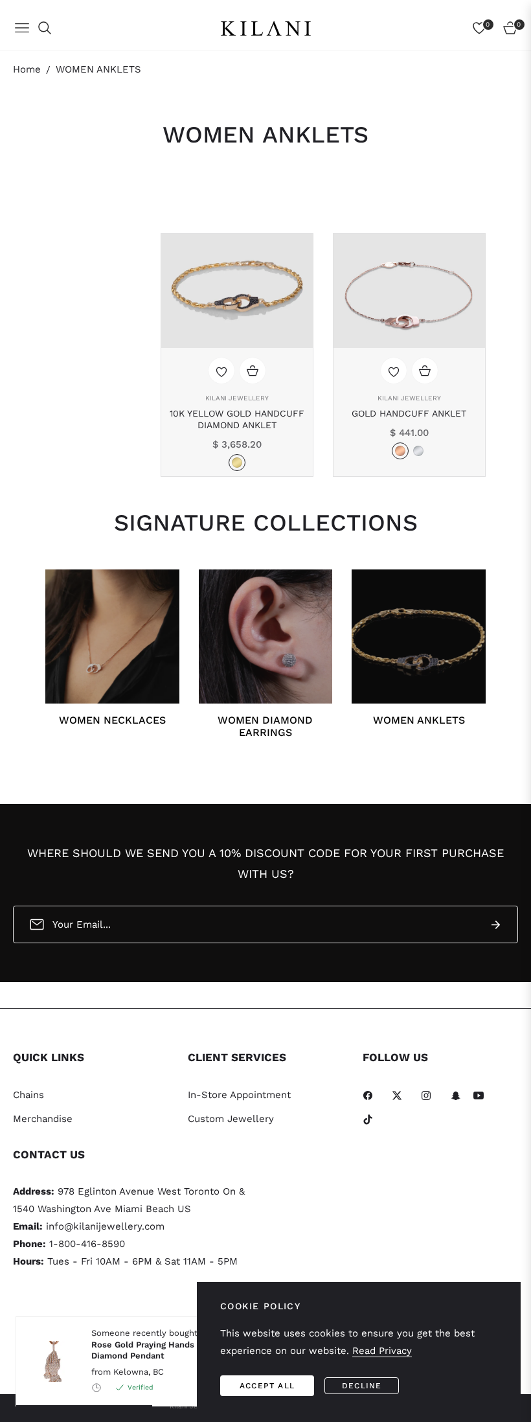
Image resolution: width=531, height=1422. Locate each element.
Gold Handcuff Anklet (409, 413)
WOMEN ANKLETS (419, 720)
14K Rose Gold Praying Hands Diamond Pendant (152, 1344)
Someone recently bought (152, 1344)
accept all (267, 1385)
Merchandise (43, 1119)
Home (27, 69)
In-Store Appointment (239, 1095)
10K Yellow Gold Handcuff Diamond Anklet (237, 419)
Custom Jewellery (231, 1119)
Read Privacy (382, 1351)
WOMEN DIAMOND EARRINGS (265, 726)
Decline (361, 1385)
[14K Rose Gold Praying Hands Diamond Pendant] (48, 1361)
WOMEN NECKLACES (112, 720)
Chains (28, 1095)
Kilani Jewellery (237, 398)
